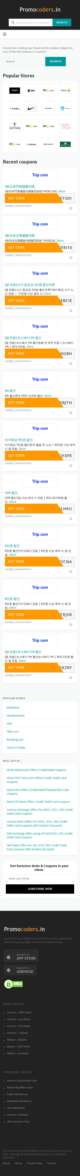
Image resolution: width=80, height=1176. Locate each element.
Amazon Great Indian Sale (22, 1080)
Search (62, 22)
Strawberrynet (15, 715)
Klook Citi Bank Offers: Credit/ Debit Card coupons (38, 801)
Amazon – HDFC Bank (19, 1012)
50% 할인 (11, 492)
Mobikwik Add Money (19, 1101)
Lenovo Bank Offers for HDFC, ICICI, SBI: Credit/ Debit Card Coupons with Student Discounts (37, 823)
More (61, 191)
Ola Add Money (16, 1108)
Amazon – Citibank (17, 1033)
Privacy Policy (34, 1163)
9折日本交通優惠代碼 (20, 235)
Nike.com (13, 731)
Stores (18, 1163)
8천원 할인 (12, 545)
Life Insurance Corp (18, 1121)
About (6, 1163)
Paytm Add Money (17, 1094)
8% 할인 (10, 390)
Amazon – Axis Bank (18, 1019)
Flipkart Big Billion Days (20, 1087)
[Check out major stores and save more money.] (40, 9)
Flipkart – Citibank (17, 1039)
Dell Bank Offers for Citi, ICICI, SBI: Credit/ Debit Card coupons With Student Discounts (37, 847)
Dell (9, 723)
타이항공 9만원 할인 (19, 439)
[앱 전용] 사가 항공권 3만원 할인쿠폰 (30, 284)
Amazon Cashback (17, 1114)
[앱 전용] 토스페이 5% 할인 (23, 337)
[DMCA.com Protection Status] (13, 983)
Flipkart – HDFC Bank (18, 1046)
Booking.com (15, 739)
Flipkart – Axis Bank (17, 1053)
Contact (51, 1163)
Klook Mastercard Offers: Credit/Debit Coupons (36, 770)
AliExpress (13, 707)
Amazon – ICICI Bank (18, 1026)
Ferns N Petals (16, 747)
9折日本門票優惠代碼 (20, 186)
